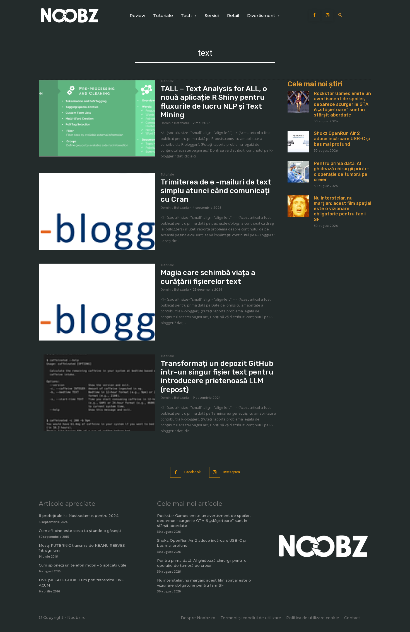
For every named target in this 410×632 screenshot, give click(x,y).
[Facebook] (314, 15)
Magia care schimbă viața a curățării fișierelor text (208, 277)
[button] (340, 15)
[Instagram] (327, 15)
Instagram (231, 472)
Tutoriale (167, 81)
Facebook (192, 472)
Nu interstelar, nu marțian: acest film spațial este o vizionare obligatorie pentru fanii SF (342, 208)
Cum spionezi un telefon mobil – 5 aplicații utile (82, 565)
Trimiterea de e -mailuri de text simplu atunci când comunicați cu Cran (216, 191)
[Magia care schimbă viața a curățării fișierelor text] (97, 302)
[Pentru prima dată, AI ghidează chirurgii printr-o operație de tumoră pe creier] (298, 172)
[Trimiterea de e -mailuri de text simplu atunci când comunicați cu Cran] (97, 211)
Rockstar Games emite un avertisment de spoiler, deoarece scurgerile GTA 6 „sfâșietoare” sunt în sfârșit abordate (342, 104)
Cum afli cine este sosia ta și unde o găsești (80, 530)
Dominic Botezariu (175, 123)
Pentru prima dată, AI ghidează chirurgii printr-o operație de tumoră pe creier (341, 171)
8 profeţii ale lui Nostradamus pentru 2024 (79, 515)
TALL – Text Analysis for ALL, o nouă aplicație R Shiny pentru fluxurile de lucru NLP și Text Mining (214, 101)
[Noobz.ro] (70, 15)
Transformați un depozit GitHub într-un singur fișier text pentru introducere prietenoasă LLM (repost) (217, 376)
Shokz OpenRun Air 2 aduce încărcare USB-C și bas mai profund (342, 139)
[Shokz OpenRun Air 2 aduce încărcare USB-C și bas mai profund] (298, 141)
